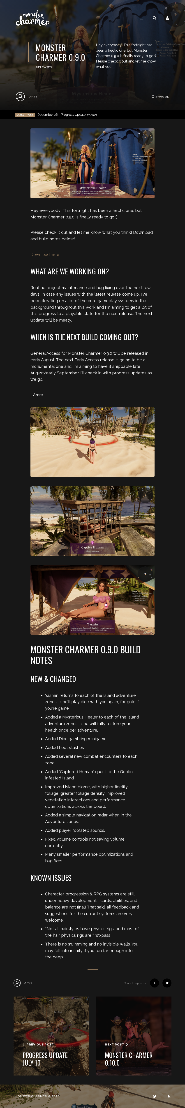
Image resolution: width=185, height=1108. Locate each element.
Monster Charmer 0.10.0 (129, 1058)
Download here (44, 254)
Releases (44, 67)
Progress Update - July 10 (47, 1058)
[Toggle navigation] (141, 18)
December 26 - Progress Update (67, 114)
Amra (33, 96)
